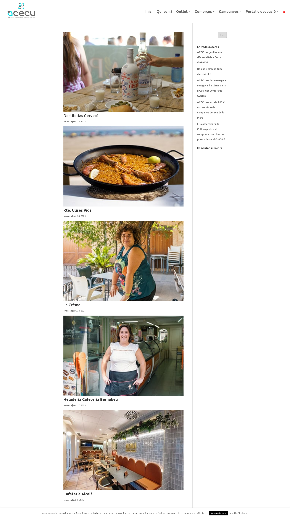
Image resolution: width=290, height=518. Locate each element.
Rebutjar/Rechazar (238, 513)
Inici (149, 12)
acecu (69, 121)
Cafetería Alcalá (78, 493)
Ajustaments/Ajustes (194, 513)
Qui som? (164, 12)
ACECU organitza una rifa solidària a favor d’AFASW (209, 57)
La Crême (72, 304)
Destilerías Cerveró (81, 115)
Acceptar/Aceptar (218, 513)
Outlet (182, 12)
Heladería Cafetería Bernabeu (90, 399)
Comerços (203, 12)
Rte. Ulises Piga (77, 210)
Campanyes (229, 12)
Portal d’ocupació (261, 12)
